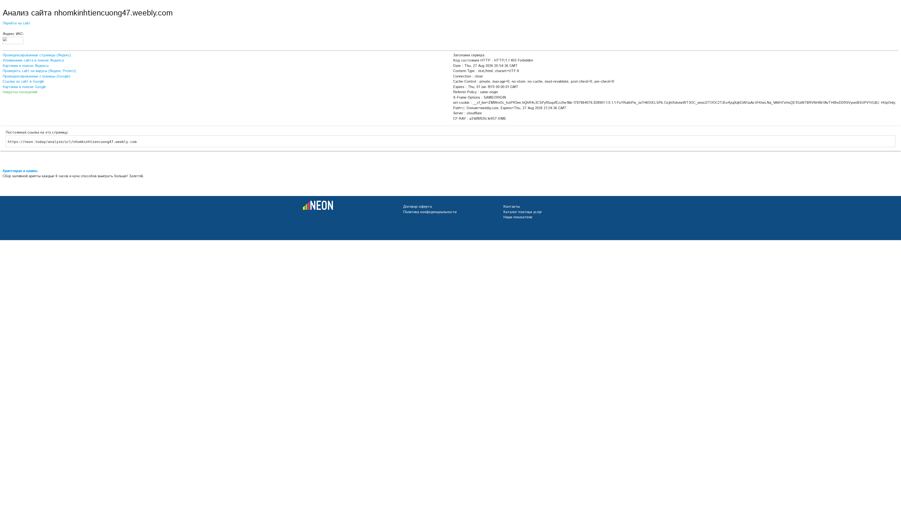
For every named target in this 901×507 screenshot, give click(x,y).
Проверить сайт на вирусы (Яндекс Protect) (39, 71)
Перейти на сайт (17, 23)
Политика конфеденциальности (430, 212)
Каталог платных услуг (522, 212)
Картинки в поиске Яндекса (26, 65)
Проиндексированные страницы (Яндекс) (37, 55)
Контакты (511, 206)
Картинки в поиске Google (24, 86)
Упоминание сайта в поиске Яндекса (33, 60)
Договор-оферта (417, 206)
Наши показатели (517, 217)
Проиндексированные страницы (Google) (36, 76)
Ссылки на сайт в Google (23, 81)
